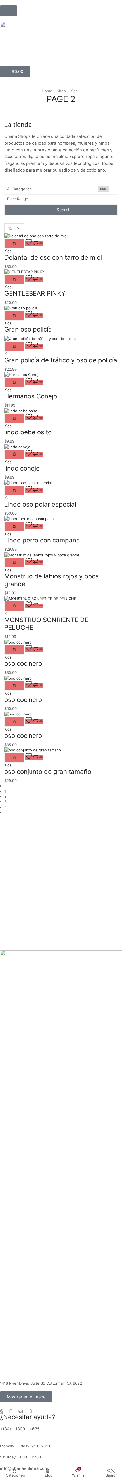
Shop (61, 91)
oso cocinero (23, 663)
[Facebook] (1, 1411)
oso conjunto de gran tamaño (47, 771)
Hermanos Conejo (30, 396)
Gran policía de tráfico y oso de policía (60, 360)
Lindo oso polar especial (40, 504)
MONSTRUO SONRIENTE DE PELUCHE (46, 623)
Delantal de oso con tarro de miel (53, 257)
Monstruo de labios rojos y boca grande (51, 580)
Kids (74, 91)
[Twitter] (10, 1411)
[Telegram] (30, 1411)
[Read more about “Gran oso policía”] (14, 315)
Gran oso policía (28, 329)
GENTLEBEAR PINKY (35, 293)
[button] (8, 10)
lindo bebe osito (28, 432)
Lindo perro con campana (42, 540)
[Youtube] (20, 1411)
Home (47, 91)
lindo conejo (22, 468)
